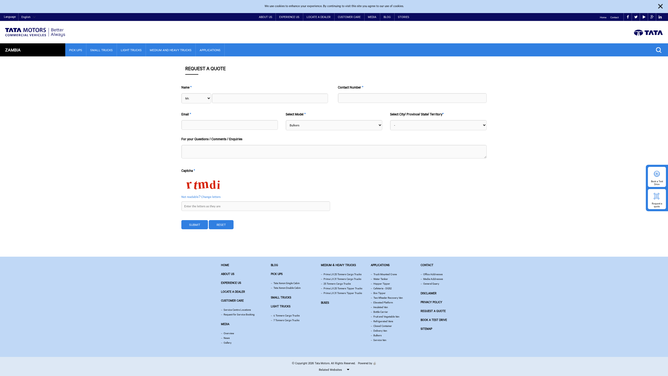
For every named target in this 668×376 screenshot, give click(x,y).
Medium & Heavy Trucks (338, 265)
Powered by (365, 363)
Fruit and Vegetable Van (386, 316)
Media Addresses (433, 279)
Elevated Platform (383, 302)
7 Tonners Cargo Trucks (286, 320)
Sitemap (426, 329)
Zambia (13, 49)
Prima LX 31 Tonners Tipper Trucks (343, 293)
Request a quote (433, 311)
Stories (403, 17)
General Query (431, 283)
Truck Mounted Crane (385, 274)
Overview (229, 333)
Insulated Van (380, 307)
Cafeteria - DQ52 (382, 288)
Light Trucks (131, 50)
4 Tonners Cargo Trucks (286, 315)
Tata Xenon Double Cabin (287, 288)
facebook (628, 17)
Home (603, 17)
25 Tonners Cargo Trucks (337, 283)
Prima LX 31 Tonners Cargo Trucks (342, 279)
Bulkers (377, 335)
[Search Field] (660, 50)
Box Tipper (379, 293)
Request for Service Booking (239, 314)
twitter (636, 17)
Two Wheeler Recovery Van (388, 297)
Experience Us (289, 17)
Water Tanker (380, 279)
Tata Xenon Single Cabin (286, 283)
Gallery (227, 342)
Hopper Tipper (381, 283)
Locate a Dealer (319, 17)
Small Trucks (101, 50)
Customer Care (349, 17)
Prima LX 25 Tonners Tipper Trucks (343, 288)
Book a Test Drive (434, 320)
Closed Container (382, 326)
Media (372, 17)
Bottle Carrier (380, 312)
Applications (210, 50)
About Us (265, 17)
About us (227, 274)
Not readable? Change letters (200, 197)
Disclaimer (429, 293)
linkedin (660, 17)
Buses (325, 302)
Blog (387, 17)
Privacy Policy (431, 302)
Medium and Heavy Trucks (171, 50)
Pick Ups (75, 50)
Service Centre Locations (237, 310)
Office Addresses (433, 274)
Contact (614, 17)
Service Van (379, 340)
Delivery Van (380, 330)
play (644, 17)
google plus (652, 17)
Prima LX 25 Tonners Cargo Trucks (343, 274)
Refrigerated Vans (383, 321)
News (227, 338)
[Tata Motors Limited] (35, 29)
